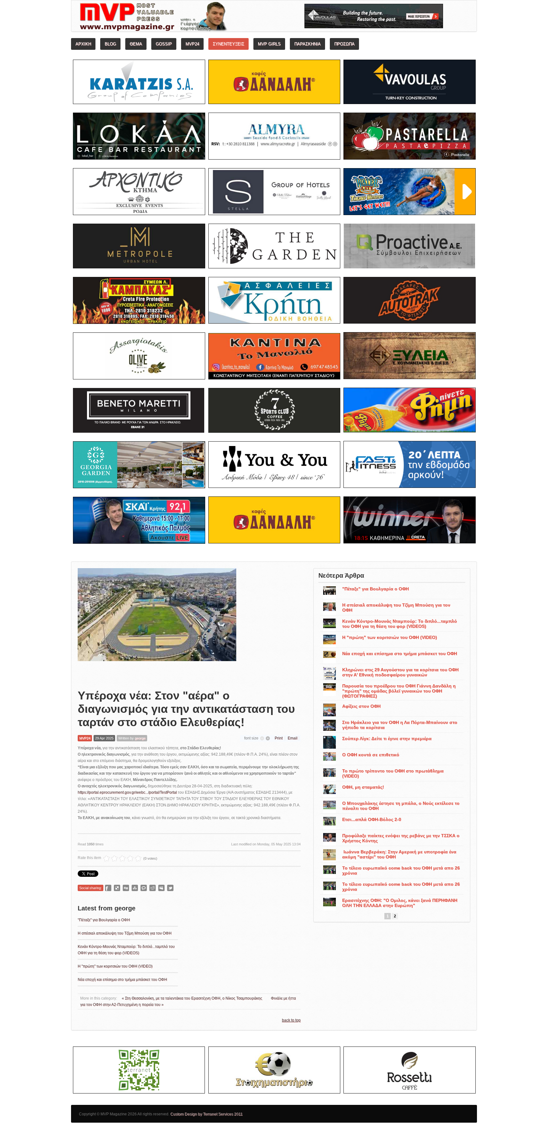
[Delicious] (117, 888)
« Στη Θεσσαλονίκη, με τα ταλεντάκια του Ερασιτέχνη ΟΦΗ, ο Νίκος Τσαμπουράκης (192, 998)
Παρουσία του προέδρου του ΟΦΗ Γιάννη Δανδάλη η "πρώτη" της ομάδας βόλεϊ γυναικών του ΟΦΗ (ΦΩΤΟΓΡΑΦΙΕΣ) (399, 691)
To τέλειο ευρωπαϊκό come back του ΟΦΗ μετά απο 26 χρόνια (401, 870)
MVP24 (84, 738)
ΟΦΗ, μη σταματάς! (363, 787)
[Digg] (126, 888)
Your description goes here (177, 18)
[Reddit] (152, 888)
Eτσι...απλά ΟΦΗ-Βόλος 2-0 (371, 819)
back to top (291, 1020)
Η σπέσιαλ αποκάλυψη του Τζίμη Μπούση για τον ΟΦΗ (125, 933)
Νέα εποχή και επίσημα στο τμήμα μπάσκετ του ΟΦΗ (122, 979)
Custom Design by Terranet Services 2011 (206, 1114)
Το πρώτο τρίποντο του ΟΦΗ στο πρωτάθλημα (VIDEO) (393, 773)
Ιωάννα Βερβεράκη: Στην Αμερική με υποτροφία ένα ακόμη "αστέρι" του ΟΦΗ (399, 854)
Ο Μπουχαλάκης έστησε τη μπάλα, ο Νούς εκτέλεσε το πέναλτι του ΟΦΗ (401, 806)
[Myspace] (161, 888)
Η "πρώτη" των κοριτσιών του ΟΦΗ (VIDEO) (115, 966)
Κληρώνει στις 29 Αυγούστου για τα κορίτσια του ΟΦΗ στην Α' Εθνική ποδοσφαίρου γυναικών (400, 672)
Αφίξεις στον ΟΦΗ (361, 706)
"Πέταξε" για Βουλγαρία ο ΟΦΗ (104, 920)
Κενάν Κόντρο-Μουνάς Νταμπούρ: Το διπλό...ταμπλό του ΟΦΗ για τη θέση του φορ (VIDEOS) (399, 624)
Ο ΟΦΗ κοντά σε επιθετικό (370, 754)
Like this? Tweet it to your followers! (170, 888)
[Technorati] (143, 888)
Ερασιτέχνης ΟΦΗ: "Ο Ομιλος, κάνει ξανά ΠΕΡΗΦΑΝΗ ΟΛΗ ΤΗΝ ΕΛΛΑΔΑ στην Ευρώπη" (399, 903)
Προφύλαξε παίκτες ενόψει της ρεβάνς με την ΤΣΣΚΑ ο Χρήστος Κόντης (401, 838)
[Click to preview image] (157, 623)
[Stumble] (135, 888)
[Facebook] (108, 888)
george (140, 738)
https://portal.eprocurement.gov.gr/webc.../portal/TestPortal (127, 792)
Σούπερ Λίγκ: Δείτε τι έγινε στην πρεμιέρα (387, 738)
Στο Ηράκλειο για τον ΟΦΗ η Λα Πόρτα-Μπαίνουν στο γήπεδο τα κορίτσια (399, 725)
